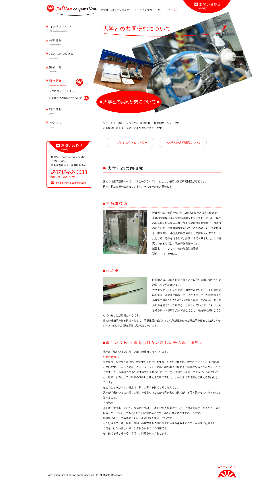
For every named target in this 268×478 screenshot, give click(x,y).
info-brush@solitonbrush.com (71, 182)
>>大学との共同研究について (183, 142)
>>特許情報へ (111, 356)
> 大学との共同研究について (65, 98)
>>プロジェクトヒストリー (130, 142)
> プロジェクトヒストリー (64, 91)
